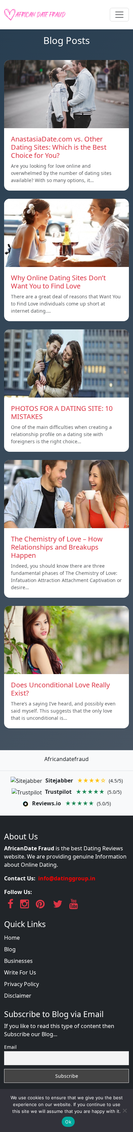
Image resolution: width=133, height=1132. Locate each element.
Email (10, 1047)
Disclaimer (17, 995)
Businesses (18, 961)
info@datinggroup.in (66, 878)
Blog (10, 949)
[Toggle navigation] (119, 14)
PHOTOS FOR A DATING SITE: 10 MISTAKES (62, 412)
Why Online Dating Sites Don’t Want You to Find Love (58, 282)
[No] (124, 1110)
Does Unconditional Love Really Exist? (60, 689)
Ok (68, 1121)
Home (12, 937)
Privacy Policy (21, 984)
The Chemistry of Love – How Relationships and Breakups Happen (57, 547)
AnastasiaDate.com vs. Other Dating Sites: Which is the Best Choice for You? (58, 147)
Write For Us (20, 972)
